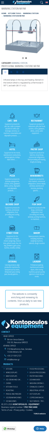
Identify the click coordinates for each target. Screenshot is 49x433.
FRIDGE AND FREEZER (13, 394)
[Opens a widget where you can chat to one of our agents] (40, 429)
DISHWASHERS (35, 379)
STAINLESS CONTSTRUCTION (39, 387)
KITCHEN (9, 369)
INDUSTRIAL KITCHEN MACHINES (39, 390)
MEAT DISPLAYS (11, 376)
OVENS (8, 383)
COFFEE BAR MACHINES (38, 397)
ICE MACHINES (11, 401)
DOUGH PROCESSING (37, 372)
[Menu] (2, 2)
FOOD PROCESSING (37, 369)
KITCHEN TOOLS (12, 387)
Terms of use (6, 410)
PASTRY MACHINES (36, 376)
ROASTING (10, 390)
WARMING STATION (19, 63)
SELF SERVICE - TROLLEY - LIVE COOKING (39, 401)
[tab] (5, 72)
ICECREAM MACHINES (13, 397)
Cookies (29, 410)
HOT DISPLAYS (35, 394)
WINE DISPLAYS (11, 372)
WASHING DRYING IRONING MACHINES (39, 383)
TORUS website (40, 413)
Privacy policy (19, 410)
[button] (41, 2)
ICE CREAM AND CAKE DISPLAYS (15, 379)
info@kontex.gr (13, 359)
